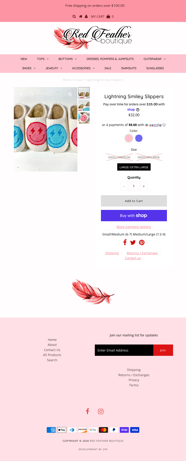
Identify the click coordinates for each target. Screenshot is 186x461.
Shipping (112, 253)
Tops (40, 59)
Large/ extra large (134, 167)
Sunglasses (155, 68)
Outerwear (153, 59)
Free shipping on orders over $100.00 (95, 5)
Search (52, 360)
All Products (52, 355)
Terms (134, 385)
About (52, 344)
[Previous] (21, 94)
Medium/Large (149, 157)
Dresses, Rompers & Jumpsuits (110, 59)
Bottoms (66, 59)
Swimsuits (128, 68)
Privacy (134, 380)
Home (67, 80)
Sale (108, 68)
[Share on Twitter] (133, 243)
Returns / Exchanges (142, 253)
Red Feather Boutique (107, 440)
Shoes (26, 68)
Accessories (81, 68)
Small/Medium (119, 157)
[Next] (32, 94)
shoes (78, 80)
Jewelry (51, 68)
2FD (105, 449)
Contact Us (52, 350)
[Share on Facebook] (125, 243)
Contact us (133, 258)
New (24, 59)
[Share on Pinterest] (141, 243)
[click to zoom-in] (70, 94)
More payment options (134, 227)
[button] (134, 125)
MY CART (102, 16)
